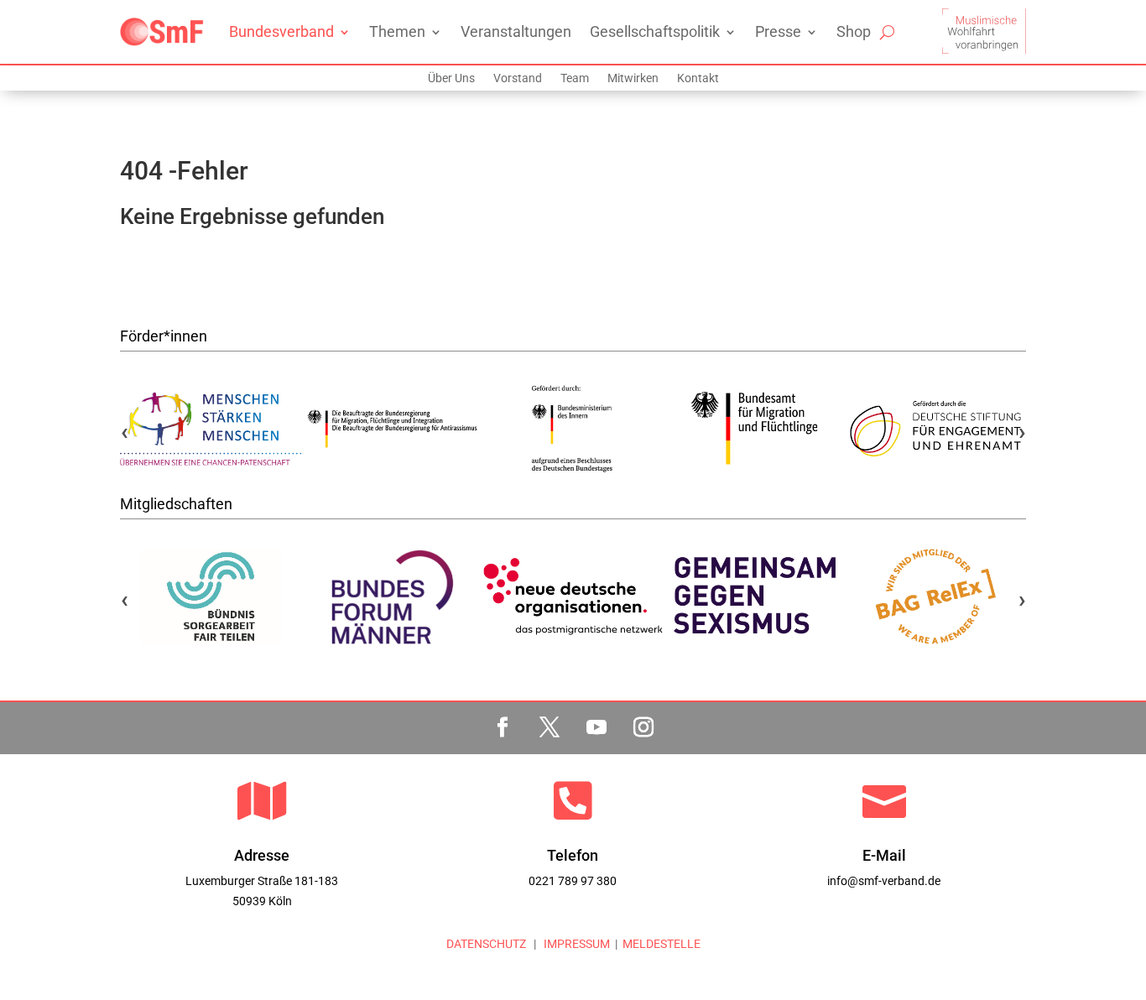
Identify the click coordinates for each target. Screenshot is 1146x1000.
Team (574, 78)
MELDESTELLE (661, 944)
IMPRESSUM (575, 944)
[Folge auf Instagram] (643, 727)
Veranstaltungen (516, 31)
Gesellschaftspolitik (655, 31)
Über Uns (451, 78)
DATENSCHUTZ (486, 944)
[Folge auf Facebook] (502, 727)
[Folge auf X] (549, 727)
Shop (853, 31)
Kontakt (698, 78)
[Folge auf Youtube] (596, 727)
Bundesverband (281, 31)
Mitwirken (633, 78)
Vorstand (517, 78)
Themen (397, 31)
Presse (778, 31)
